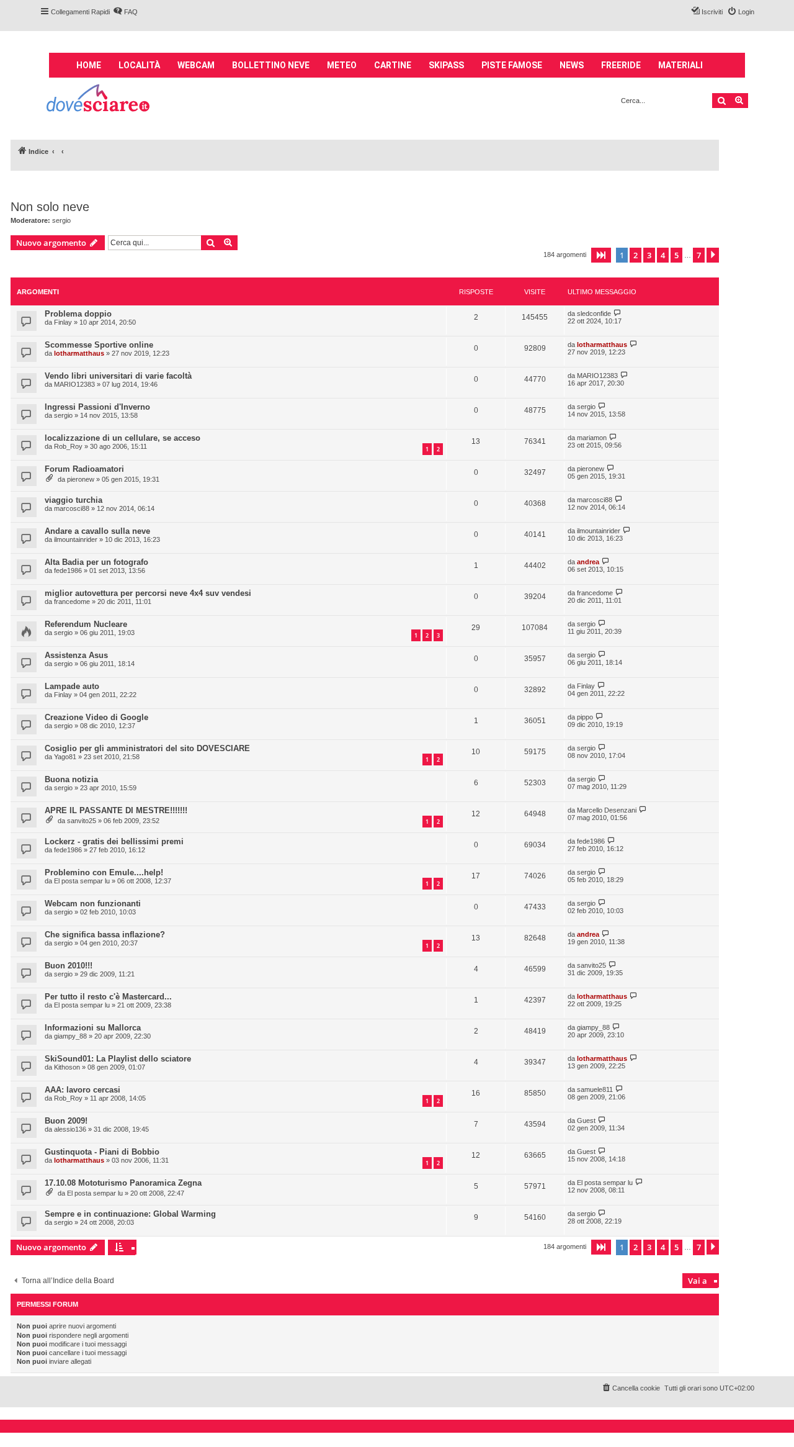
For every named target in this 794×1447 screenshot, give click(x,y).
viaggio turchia (73, 500)
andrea (588, 562)
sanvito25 (81, 820)
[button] (601, 255)
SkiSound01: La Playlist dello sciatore (118, 1058)
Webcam (196, 65)
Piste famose (511, 65)
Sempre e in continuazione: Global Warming (130, 1214)
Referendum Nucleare (86, 624)
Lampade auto (72, 686)
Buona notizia (71, 779)
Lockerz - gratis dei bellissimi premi (114, 841)
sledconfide (594, 313)
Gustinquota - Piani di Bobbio (102, 1151)
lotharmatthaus (79, 353)
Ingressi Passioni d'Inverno (97, 407)
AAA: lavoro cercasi (82, 1089)
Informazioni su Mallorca (93, 1027)
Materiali (680, 65)
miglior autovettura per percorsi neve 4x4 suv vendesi (148, 593)
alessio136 (70, 1129)
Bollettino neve (271, 65)
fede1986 (68, 570)
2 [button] (635, 255)
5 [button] (676, 255)
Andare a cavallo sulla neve (97, 531)
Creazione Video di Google (96, 717)
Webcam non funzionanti (93, 903)
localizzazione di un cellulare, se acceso (122, 438)
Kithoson (67, 1067)
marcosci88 (71, 508)
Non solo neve (50, 207)
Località (139, 65)
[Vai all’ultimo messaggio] (617, 313)
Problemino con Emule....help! (104, 872)
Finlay (63, 322)
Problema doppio (78, 313)
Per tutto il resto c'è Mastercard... (108, 996)
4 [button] (663, 255)
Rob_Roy (68, 446)
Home (88, 65)
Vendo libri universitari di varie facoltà (118, 376)
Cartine (392, 65)
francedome (72, 601)
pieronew (80, 479)
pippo (585, 717)
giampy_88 (70, 1036)
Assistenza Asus (76, 655)
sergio (61, 220)
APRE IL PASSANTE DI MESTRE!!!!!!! (116, 810)
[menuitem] (125, 11)
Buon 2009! (66, 1120)
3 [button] (649, 255)
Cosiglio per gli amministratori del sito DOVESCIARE (147, 748)
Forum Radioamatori (84, 469)
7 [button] (699, 255)
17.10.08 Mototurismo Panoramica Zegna (123, 1183)
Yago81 (65, 756)
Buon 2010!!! (68, 965)
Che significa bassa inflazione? (105, 934)
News (572, 65)
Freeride (621, 65)
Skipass (446, 65)
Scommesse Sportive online (99, 344)
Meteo (342, 65)
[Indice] (99, 100)
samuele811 (595, 1089)
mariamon (592, 437)
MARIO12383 (74, 384)
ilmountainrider (75, 539)
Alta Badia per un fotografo (96, 562)
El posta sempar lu (82, 881)
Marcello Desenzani (606, 810)
